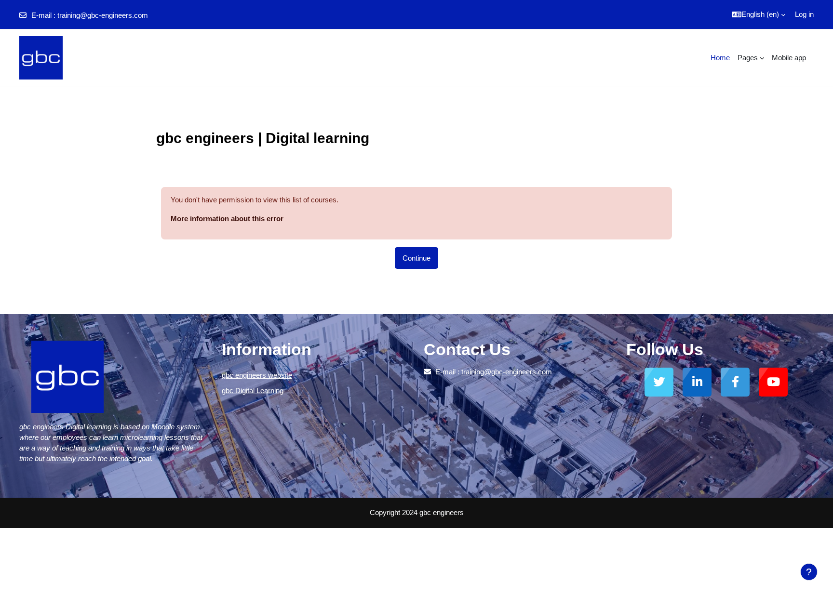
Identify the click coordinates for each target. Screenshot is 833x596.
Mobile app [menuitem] (789, 57)
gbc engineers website (257, 375)
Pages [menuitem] (748, 57)
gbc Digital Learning (252, 390)
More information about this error (227, 218)
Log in (804, 14)
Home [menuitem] (720, 57)
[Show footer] (809, 572)
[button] (758, 14)
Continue (416, 258)
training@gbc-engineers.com (102, 15)
